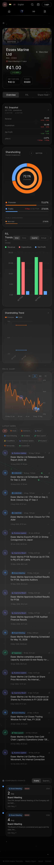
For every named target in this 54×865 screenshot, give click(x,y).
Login (46, 4)
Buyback (43, 441)
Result (39, 431)
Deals (14, 431)
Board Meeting (11, 436)
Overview (11, 94)
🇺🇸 (14, 4)
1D (29, 376)
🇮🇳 (10, 4)
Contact (48, 861)
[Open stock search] (32, 4)
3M (35, 376)
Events (36, 781)
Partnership (10, 446)
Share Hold (43, 94)
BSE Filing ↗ (12, 806)
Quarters (46, 781)
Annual (43, 238)
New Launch (41, 436)
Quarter (35, 238)
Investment (25, 446)
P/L (27, 94)
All (5, 431)
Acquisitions (10, 441)
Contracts (26, 431)
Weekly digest (30, 861)
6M (40, 376)
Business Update (28, 441)
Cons (24, 238)
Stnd (16, 238)
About (40, 861)
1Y (45, 376)
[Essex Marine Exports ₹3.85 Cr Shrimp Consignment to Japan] (21, 397)
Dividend (27, 436)
